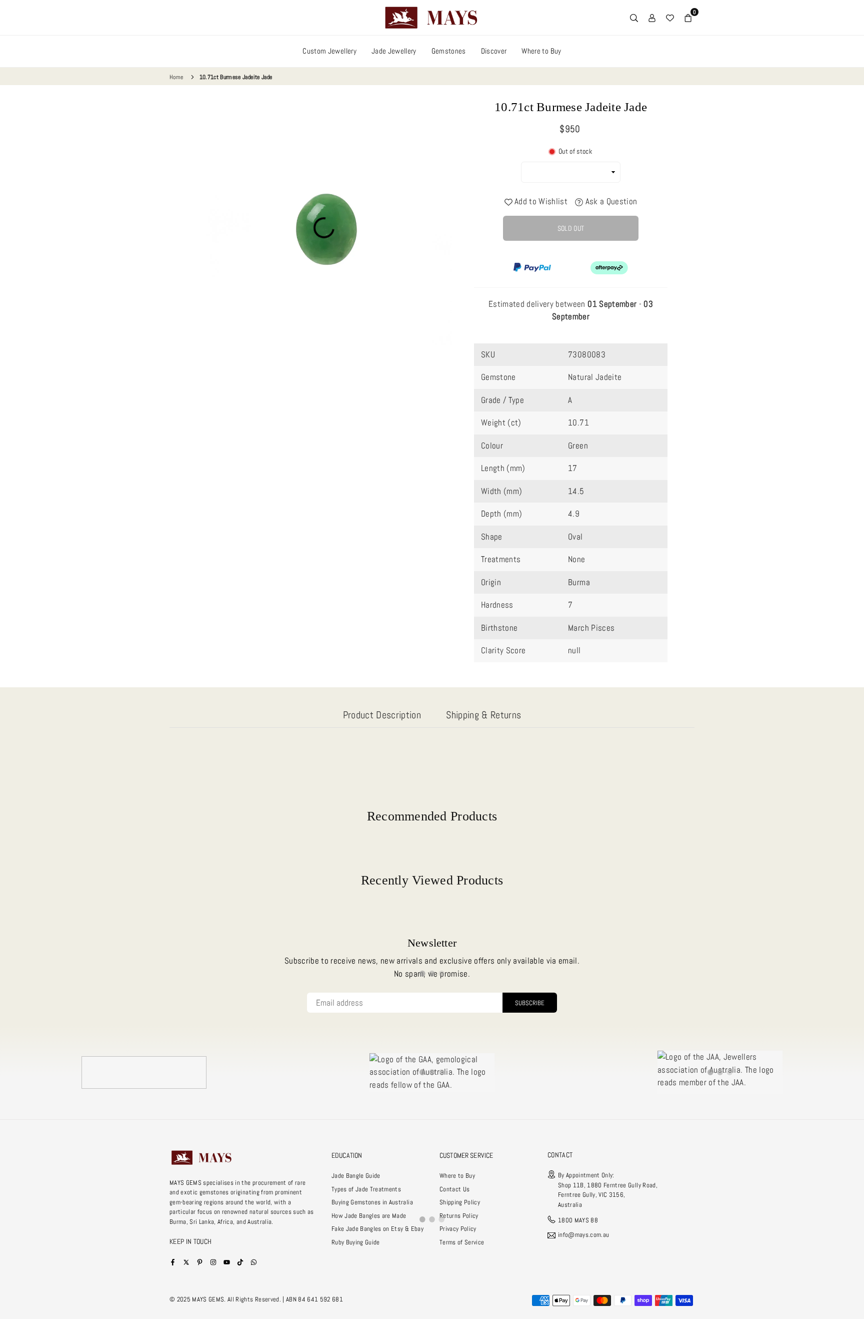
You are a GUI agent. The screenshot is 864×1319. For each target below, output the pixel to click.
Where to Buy (541, 51)
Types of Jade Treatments (366, 1189)
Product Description (382, 714)
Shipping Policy (460, 1202)
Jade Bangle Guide (356, 1175)
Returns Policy (459, 1215)
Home (176, 77)
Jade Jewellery (394, 51)
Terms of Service (462, 1242)
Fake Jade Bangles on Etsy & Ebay (378, 1228)
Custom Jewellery (329, 51)
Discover (494, 51)
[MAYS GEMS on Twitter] (186, 1261)
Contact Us (455, 1189)
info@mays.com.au (583, 1235)
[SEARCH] (634, 17)
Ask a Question (610, 201)
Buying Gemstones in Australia (372, 1202)
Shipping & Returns (483, 714)
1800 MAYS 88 (578, 1220)
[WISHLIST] (670, 17)
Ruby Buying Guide (356, 1242)
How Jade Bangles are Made (369, 1215)
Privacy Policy (458, 1228)
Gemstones (449, 51)
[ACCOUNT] (652, 17)
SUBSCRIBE (529, 1003)
